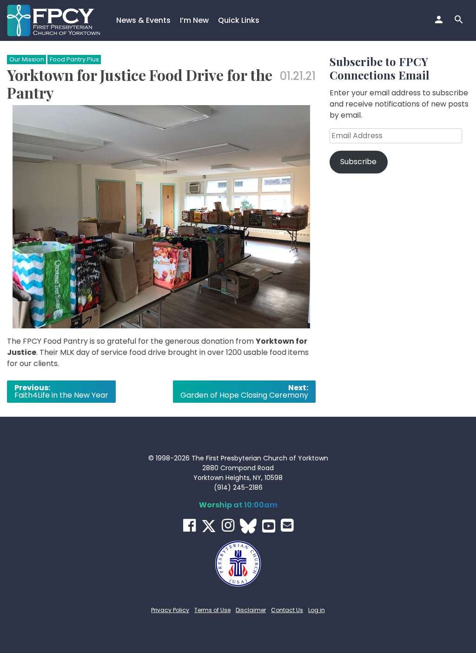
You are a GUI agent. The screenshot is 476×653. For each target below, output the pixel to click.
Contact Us (287, 610)
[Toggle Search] (460, 20)
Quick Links (238, 20)
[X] (208, 526)
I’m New (194, 20)
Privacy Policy (170, 610)
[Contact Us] (287, 525)
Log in (316, 610)
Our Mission (26, 59)
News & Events (143, 20)
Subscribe (358, 161)
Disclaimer (251, 610)
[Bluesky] (248, 526)
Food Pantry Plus (74, 59)
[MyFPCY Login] (440, 20)
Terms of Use (212, 610)
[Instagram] (228, 525)
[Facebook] (189, 525)
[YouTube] (268, 526)
